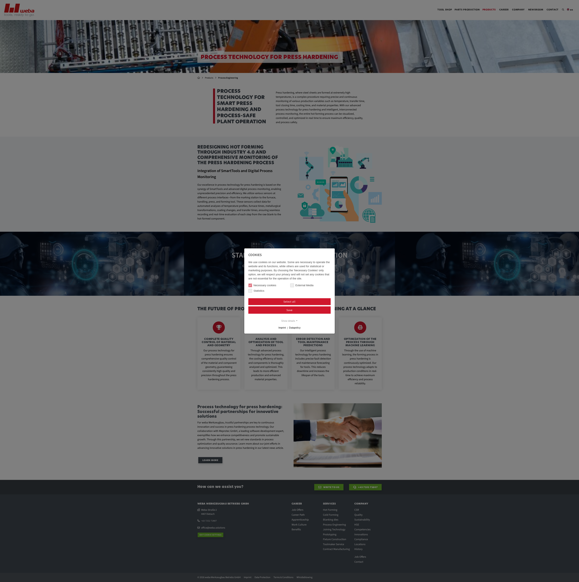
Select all (289, 302)
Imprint (282, 327)
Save (289, 310)
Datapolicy (295, 327)
